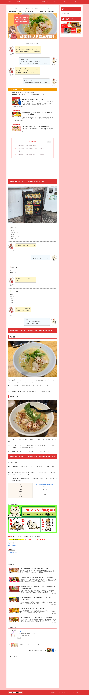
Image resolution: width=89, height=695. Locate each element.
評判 (32, 536)
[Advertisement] (32, 168)
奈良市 (11, 536)
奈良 (24, 536)
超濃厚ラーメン (22, 151)
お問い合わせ (78, 692)
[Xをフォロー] (18, 638)
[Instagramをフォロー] (20, 638)
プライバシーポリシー (71, 692)
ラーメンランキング (12, 552)
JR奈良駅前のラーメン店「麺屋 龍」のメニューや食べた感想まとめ (32, 154)
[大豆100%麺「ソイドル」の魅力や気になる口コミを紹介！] (66, 31)
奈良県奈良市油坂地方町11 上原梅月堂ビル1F (44, 484)
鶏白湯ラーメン (22, 150)
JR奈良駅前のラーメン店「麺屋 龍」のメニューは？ (28, 145)
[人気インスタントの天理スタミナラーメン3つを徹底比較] (76, 31)
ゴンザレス (20, 631)
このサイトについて (61, 692)
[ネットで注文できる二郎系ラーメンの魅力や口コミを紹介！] (66, 25)
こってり (15, 536)
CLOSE (49, 141)
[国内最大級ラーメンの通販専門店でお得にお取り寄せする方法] (76, 25)
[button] (80, 13)
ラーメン (20, 536)
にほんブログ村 (12, 545)
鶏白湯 (39, 536)
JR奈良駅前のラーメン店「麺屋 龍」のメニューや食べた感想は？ (31, 148)
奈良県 (28, 536)
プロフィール (53, 692)
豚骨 (35, 536)
